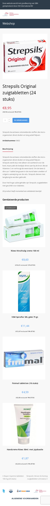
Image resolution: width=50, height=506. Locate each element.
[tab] (8, 149)
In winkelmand (21, 120)
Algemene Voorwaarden (25, 498)
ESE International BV (25, 6)
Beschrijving (8, 149)
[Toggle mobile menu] (46, 14)
